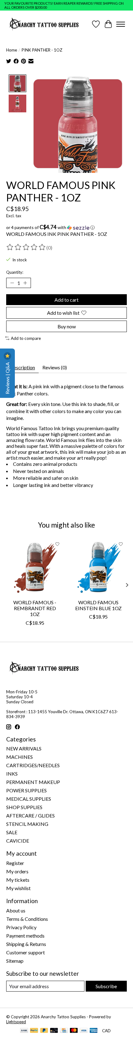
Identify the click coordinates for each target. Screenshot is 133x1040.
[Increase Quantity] (25, 283)
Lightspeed (16, 1021)
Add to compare (26, 338)
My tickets (17, 880)
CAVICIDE (17, 841)
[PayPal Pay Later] (44, 1031)
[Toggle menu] (120, 24)
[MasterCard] (74, 1031)
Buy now (67, 326)
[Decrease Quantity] (12, 283)
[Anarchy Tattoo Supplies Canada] (44, 24)
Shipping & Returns (26, 944)
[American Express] (94, 1031)
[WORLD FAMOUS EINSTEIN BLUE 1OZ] (98, 567)
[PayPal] (34, 1031)
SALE (11, 832)
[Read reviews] (26, 247)
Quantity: (14, 272)
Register (15, 863)
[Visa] (84, 1031)
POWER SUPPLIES (26, 790)
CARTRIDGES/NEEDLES (33, 765)
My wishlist (18, 888)
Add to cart (66, 300)
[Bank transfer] (24, 1031)
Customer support (25, 952)
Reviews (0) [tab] (54, 367)
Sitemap (15, 961)
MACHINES (19, 757)
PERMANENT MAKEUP (33, 782)
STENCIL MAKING (27, 824)
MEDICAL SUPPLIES (28, 799)
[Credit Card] (64, 1031)
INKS (12, 774)
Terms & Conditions (27, 919)
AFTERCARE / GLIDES (30, 815)
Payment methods (25, 936)
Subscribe (106, 986)
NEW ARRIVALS (23, 748)
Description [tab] (22, 367)
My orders (17, 871)
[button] (66, 227)
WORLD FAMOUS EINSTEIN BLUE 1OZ (98, 605)
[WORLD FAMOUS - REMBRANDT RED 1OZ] (34, 567)
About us (15, 910)
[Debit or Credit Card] (54, 1031)
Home (11, 49)
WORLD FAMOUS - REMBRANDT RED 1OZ (34, 608)
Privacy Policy (21, 927)
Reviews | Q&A (7, 377)
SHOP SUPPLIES (24, 807)
